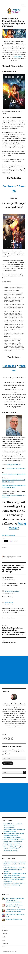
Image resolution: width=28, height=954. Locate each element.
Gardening (5, 943)
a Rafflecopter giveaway (8, 535)
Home (4, 927)
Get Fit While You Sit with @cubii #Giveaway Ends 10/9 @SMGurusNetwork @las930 (15, 900)
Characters (19, 556)
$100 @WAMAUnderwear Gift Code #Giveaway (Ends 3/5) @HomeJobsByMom (13, 825)
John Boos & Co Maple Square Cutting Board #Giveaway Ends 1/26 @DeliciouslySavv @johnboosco (14, 835)
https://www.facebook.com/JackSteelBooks (14, 474)
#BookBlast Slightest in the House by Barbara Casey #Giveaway (14, 885)
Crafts (3, 940)
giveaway (4, 557)
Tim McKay (7, 873)
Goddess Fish (10, 557)
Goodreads (9, 186)
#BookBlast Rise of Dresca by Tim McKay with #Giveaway (15, 869)
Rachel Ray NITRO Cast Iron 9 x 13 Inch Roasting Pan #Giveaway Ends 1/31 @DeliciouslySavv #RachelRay (14, 841)
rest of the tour (18, 56)
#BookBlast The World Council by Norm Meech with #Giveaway (15, 864)
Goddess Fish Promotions (12, 591)
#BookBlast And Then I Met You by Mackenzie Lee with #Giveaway (15, 879)
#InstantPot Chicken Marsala (14, 919)
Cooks (4, 937)
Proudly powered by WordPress (10, 951)
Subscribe (8, 763)
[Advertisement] (14, 670)
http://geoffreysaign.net (14, 464)
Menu (23, 5)
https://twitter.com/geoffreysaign (16, 468)
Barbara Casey (7, 883)
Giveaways (5, 947)
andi (5, 556)
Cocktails (4, 933)
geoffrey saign (9, 602)
